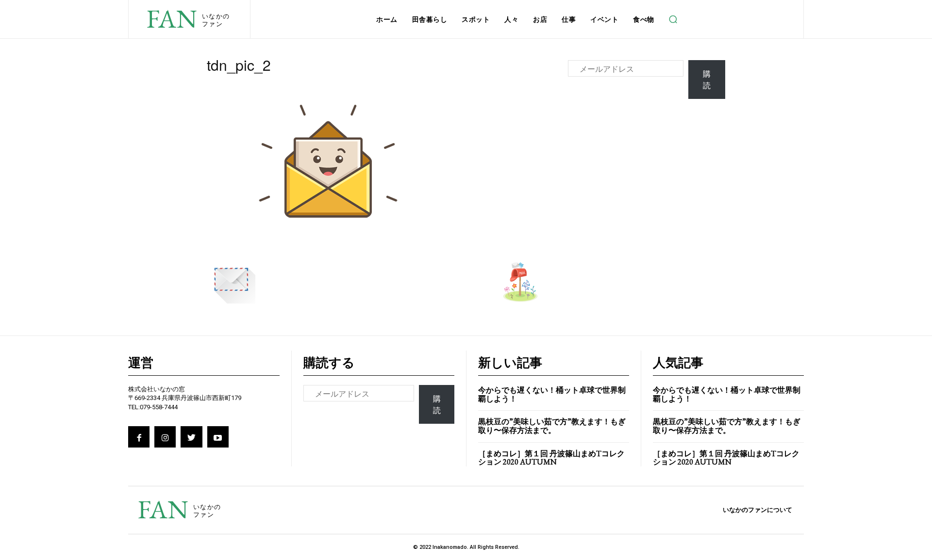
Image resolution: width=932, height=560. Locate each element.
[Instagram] (165, 437)
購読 (707, 79)
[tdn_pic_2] (328, 245)
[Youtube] (218, 437)
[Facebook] (139, 437)
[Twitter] (191, 437)
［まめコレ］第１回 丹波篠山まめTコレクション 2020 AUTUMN (551, 457)
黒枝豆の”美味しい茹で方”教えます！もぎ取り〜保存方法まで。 (552, 425)
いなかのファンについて (757, 509)
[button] (673, 19)
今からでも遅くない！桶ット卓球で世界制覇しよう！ (552, 394)
